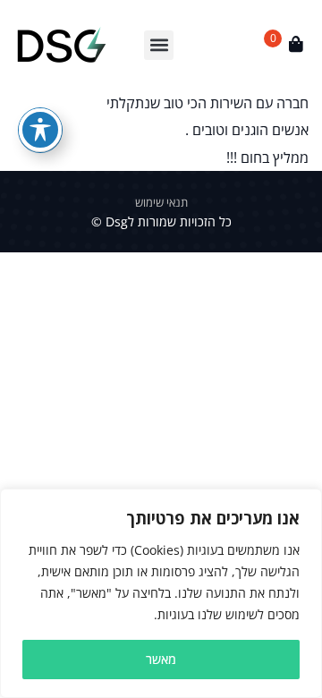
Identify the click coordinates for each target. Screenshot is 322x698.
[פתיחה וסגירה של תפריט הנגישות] (40, 129)
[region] (161, 593)
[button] (159, 45)
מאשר (161, 659)
